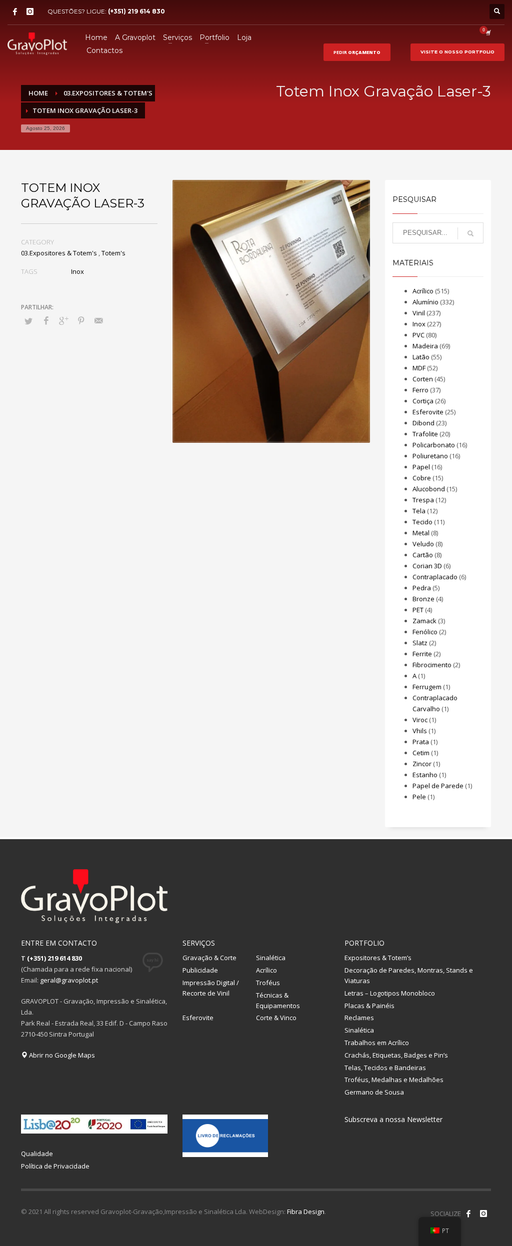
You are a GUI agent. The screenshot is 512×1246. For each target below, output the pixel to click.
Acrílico (423, 290)
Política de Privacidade (55, 1166)
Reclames (359, 1017)
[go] (471, 233)
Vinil (418, 312)
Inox (77, 271)
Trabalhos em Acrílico (376, 1042)
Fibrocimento (432, 664)
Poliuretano (430, 455)
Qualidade (37, 1153)
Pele (419, 796)
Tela (419, 510)
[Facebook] (15, 11)
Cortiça (423, 400)
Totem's (114, 252)
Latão (421, 356)
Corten (422, 378)
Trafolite (425, 433)
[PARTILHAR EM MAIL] (98, 320)
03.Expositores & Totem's (59, 252)
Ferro (420, 389)
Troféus (268, 982)
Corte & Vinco (276, 1017)
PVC (418, 334)
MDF (419, 367)
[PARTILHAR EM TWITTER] (28, 320)
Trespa (423, 499)
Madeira (425, 345)
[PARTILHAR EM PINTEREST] (81, 320)
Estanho (425, 774)
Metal (421, 532)
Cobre (421, 477)
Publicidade (200, 970)
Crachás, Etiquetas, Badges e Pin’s (396, 1055)
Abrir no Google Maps (61, 1055)
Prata (420, 741)
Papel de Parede (438, 785)
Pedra (421, 587)
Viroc (420, 719)
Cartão (422, 554)
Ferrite (422, 653)
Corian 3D (427, 565)
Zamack (424, 620)
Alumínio (425, 301)
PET (418, 609)
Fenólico (425, 631)
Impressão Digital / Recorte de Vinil (210, 988)
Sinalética (271, 957)
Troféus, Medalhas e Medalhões (394, 1079)
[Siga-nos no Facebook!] (468, 1213)
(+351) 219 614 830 (136, 11)
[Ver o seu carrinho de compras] (487, 32)
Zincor (422, 763)
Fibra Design (305, 1211)
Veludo (423, 543)
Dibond (423, 422)
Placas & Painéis (369, 1005)
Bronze (423, 598)
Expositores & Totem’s (378, 957)
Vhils (419, 730)
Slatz (420, 642)
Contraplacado (435, 576)
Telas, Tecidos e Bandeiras (385, 1067)
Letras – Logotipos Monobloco (389, 993)
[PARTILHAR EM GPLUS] (63, 320)
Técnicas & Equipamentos (278, 1000)
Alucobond (428, 488)
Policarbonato (433, 444)
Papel (421, 466)
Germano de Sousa (374, 1092)
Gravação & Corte (209, 957)
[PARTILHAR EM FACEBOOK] (46, 320)
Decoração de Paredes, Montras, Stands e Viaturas (408, 975)
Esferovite (428, 411)
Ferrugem (427, 686)
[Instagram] (30, 11)
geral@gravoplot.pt (69, 980)
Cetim (421, 752)
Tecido (422, 521)
